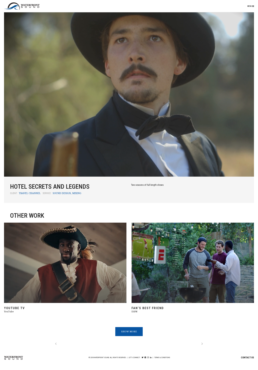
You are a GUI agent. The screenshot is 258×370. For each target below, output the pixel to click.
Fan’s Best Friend (148, 308)
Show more (129, 331)
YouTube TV (14, 308)
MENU (249, 6)
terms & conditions (162, 357)
